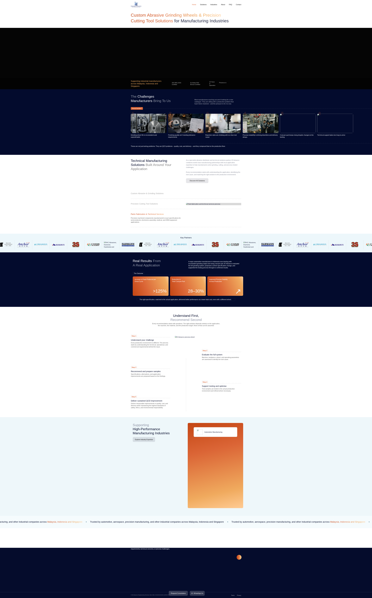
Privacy (239, 595)
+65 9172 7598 (218, 578)
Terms (233, 595)
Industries (213, 4)
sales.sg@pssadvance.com (222, 582)
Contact (238, 4)
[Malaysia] (229, 83)
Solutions (203, 4)
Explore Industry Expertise (144, 439)
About (223, 4)
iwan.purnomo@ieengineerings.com (188, 589)
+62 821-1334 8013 (183, 582)
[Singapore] (239, 83)
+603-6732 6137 (145, 588)
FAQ (230, 4)
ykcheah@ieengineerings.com (149, 591)
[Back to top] (239, 557)
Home (194, 4)
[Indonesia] (234, 83)
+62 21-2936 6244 (182, 586)
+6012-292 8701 (145, 584)
